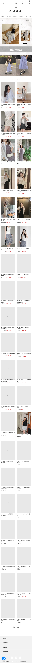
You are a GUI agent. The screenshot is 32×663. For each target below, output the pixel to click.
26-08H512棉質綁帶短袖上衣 (8, 190)
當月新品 (9, 16)
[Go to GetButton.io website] (3, 661)
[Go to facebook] (4, 658)
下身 (30, 16)
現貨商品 (21, 16)
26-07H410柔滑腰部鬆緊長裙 (8, 363)
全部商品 (3, 16)
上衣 (26, 16)
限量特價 (15, 16)
